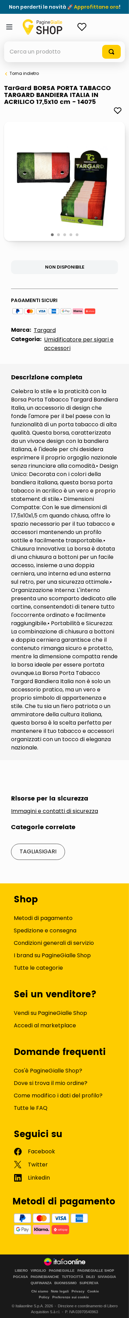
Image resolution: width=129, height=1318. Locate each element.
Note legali (60, 1291)
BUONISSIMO (65, 1283)
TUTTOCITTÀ (72, 1277)
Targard (45, 330)
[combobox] (64, 51)
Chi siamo (39, 1291)
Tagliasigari (38, 851)
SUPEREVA (88, 1283)
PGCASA (20, 1277)
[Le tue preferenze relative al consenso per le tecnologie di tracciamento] (116, 1305)
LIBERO (21, 1270)
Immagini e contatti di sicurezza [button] (54, 811)
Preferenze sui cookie (70, 1297)
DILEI (90, 1277)
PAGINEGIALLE (62, 1270)
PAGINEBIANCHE (45, 1277)
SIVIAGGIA (107, 1277)
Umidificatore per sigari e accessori (79, 344)
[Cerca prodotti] (111, 52)
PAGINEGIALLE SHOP (95, 1270)
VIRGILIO (38, 1270)
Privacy (78, 1291)
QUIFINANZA (41, 1283)
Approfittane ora (96, 6)
